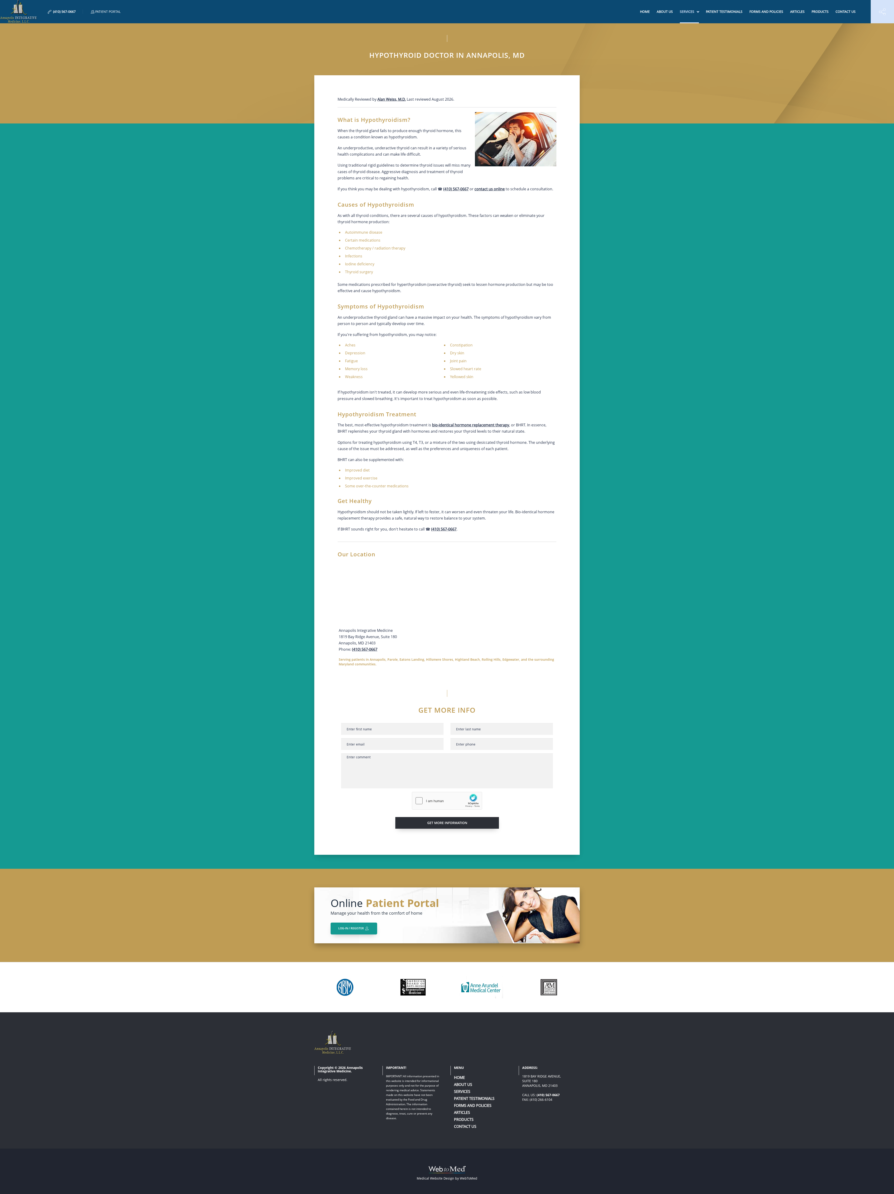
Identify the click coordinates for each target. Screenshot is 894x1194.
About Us (665, 11)
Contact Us (846, 11)
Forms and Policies (766, 11)
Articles (797, 11)
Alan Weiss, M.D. (391, 99)
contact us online (489, 189)
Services (687, 11)
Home (645, 11)
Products (820, 11)
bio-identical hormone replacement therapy (470, 425)
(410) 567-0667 (456, 189)
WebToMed (468, 1178)
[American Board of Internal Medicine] (345, 987)
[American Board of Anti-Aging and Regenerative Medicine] (413, 987)
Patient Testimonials (724, 11)
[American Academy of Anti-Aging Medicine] (549, 987)
